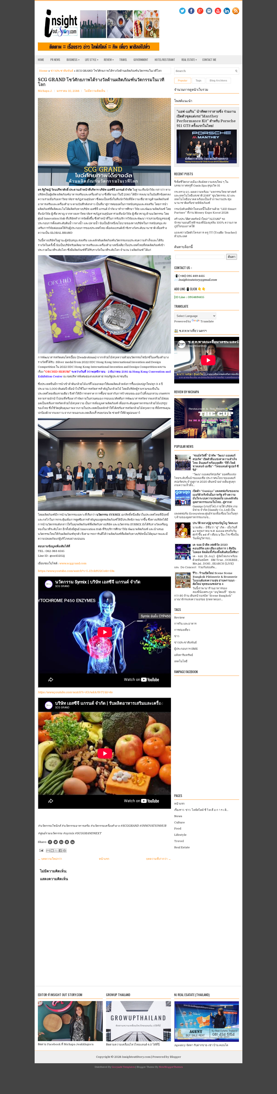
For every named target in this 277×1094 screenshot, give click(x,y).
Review (109, 59)
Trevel (179, 841)
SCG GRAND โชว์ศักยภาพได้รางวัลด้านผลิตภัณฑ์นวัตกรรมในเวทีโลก (101, 82)
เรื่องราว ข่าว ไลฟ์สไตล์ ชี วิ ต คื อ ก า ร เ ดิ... (201, 810)
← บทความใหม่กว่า (50, 858)
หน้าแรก (104, 858)
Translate (207, 321)
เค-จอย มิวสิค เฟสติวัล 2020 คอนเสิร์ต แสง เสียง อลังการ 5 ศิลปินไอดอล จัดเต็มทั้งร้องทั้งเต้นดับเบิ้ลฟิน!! (216, 548)
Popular (182, 80)
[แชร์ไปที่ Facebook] (60, 850)
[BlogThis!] (52, 850)
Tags (198, 80)
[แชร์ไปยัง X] (56, 850)
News (178, 816)
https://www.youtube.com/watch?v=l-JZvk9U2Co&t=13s (76, 571)
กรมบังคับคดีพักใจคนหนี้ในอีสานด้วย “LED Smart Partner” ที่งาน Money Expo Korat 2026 (205, 210)
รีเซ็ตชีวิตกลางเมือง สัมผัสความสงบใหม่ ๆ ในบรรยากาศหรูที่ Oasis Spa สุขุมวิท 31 (201, 183)
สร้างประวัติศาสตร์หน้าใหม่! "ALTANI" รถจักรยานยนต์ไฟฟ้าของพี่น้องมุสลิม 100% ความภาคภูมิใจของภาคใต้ (205, 222)
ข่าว (176, 636)
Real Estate (189, 59)
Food (177, 828)
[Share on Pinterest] (67, 842)
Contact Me (209, 59)
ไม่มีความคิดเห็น (94, 91)
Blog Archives (218, 80)
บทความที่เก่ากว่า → (158, 858)
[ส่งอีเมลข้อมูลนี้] (48, 850)
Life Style (91, 59)
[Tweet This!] (55, 842)
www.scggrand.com (72, 563)
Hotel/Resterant (165, 59)
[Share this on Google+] (61, 842)
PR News (55, 59)
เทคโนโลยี (180, 661)
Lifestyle (180, 834)
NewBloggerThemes (171, 1067)
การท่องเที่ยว (182, 629)
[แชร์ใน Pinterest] (64, 850)
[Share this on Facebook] (50, 842)
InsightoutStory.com (136, 1056)
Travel (123, 59)
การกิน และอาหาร (185, 623)
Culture (179, 822)
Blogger (175, 1056)
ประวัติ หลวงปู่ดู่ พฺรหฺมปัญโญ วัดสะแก (215, 523)
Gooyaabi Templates (123, 1067)
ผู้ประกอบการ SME (186, 648)
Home (41, 59)
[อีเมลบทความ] (41, 850)
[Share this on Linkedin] (72, 842)
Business (73, 59)
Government (141, 59)
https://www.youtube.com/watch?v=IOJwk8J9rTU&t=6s (75, 692)
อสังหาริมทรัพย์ (183, 655)
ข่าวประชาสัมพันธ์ (62, 70)
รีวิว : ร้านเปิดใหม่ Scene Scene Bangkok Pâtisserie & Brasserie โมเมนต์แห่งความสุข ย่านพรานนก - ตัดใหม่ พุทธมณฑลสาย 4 (215, 578)
